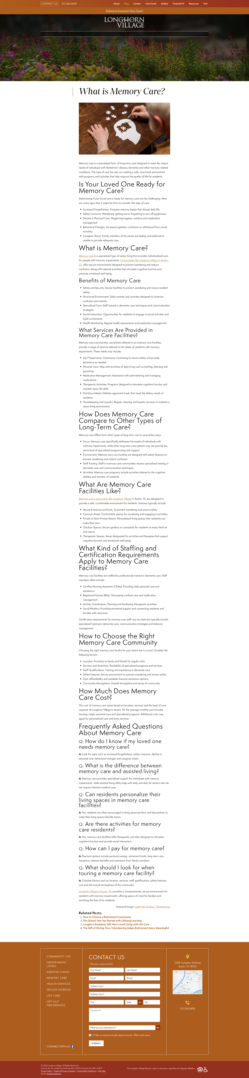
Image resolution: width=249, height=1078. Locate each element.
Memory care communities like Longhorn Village (105, 498)
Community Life (54, 33)
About (117, 3)
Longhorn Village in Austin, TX (95, 891)
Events (201, 33)
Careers (137, 3)
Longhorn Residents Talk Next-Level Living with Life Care (116, 924)
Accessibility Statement (86, 1071)
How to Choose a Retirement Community (107, 917)
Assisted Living (112, 33)
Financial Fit (178, 3)
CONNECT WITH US (58, 1046)
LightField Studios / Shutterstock (152, 906)
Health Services (163, 33)
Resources (194, 3)
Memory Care (137, 33)
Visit (205, 3)
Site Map (102, 1071)
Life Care (185, 33)
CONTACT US (49, 3)
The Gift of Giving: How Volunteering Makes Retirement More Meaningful (126, 928)
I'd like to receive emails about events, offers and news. (122, 1035)
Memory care (86, 256)
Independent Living (83, 33)
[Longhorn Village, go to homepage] (124, 22)
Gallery (164, 3)
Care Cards (151, 3)
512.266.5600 (69, 3)
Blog (126, 3)
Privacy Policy (46, 1071)
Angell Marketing (54, 1073)
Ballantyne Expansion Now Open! (124, 10)
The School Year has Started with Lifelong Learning (112, 920)
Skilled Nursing (59, 989)
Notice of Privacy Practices (64, 1071)
